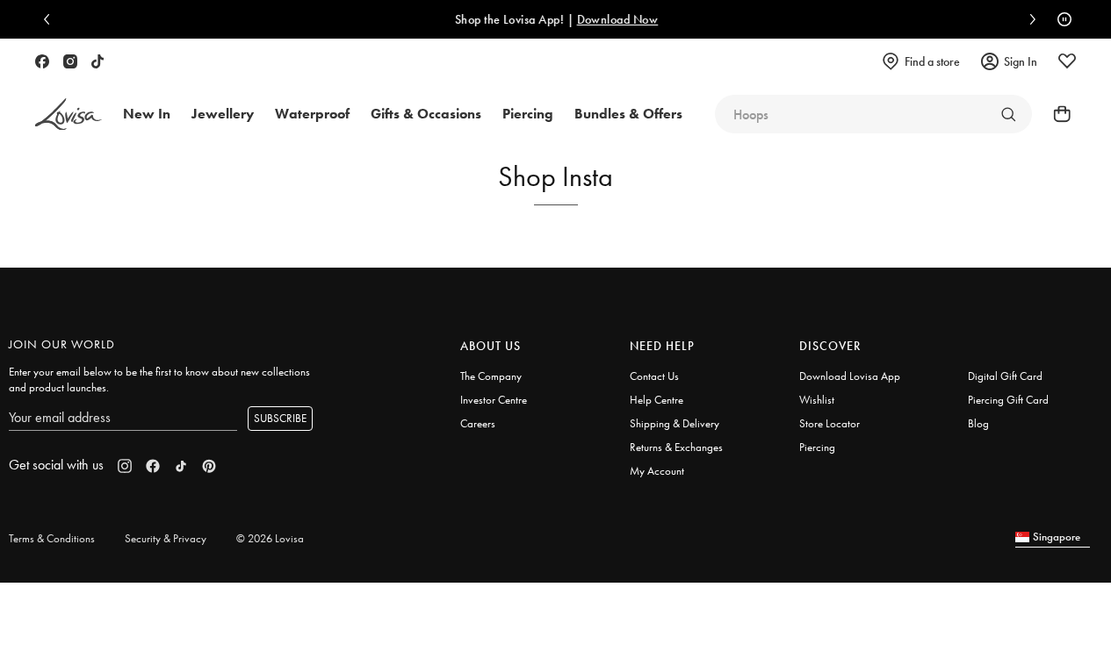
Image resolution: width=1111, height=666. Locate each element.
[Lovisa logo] (68, 114)
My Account (657, 470)
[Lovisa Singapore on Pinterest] (209, 466)
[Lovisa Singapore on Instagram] (70, 61)
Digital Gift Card (1005, 376)
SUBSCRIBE (280, 418)
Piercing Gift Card (1008, 399)
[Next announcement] (1028, 19)
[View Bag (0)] (1056, 114)
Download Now (617, 19)
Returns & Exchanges (676, 447)
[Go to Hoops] (1008, 114)
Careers (477, 423)
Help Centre (656, 399)
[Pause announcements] (1060, 19)
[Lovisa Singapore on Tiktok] (97, 61)
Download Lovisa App (849, 376)
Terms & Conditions (52, 538)
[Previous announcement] (51, 19)
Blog (978, 423)
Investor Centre (493, 399)
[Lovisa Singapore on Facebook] (42, 61)
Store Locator (829, 423)
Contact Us (654, 376)
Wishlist (816, 399)
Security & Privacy (165, 538)
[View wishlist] (1067, 61)
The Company (491, 376)
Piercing (817, 447)
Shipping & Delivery (674, 423)
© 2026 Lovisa (270, 538)
